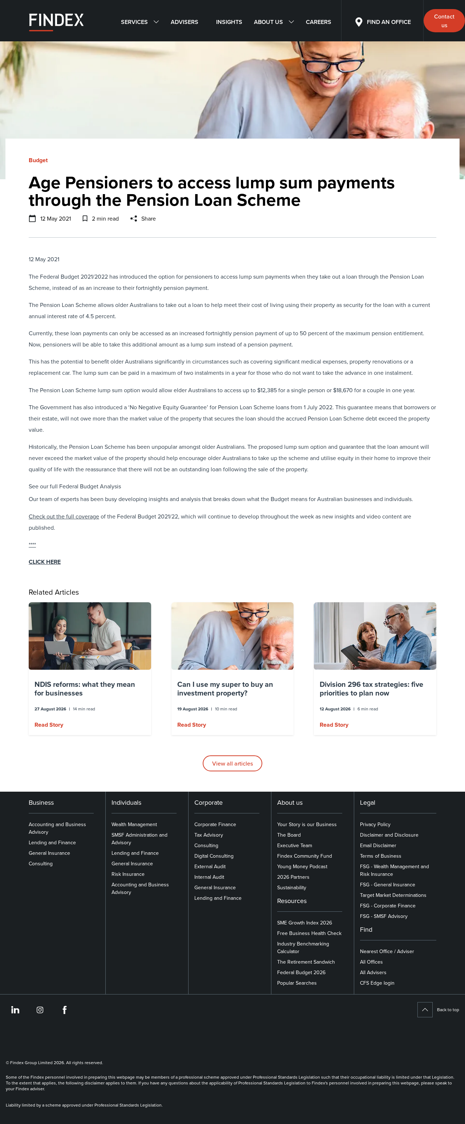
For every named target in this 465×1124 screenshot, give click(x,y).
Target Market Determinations (393, 895)
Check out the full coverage (64, 516)
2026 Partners (293, 877)
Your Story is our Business (307, 824)
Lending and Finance (52, 842)
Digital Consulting (214, 856)
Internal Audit (209, 877)
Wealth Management (134, 824)
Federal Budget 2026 (301, 972)
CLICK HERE (45, 562)
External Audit (210, 866)
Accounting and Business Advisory (57, 828)
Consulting (41, 863)
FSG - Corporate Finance (388, 905)
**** (32, 545)
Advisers (184, 22)
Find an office (389, 22)
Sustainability (291, 887)
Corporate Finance (215, 824)
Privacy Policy (375, 824)
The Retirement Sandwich (306, 961)
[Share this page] (133, 218)
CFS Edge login (377, 982)
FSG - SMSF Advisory (384, 916)
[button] (90, 668)
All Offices (371, 961)
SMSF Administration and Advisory (139, 838)
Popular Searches (297, 982)
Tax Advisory (208, 834)
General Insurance (49, 853)
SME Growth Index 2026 (304, 922)
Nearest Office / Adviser (387, 951)
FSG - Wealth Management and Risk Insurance (394, 870)
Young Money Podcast (302, 866)
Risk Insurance (128, 874)
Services (134, 22)
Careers (318, 22)
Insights (229, 22)
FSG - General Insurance (387, 884)
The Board (289, 834)
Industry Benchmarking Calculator (303, 947)
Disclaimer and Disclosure (389, 834)
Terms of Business (380, 856)
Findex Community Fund (304, 856)
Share (148, 218)
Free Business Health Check (309, 933)
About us (268, 22)
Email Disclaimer (378, 845)
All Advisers (373, 972)
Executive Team (294, 845)
